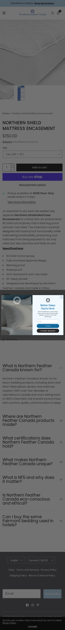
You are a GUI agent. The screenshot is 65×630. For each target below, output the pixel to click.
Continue (48, 326)
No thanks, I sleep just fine (48, 330)
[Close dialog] (61, 297)
